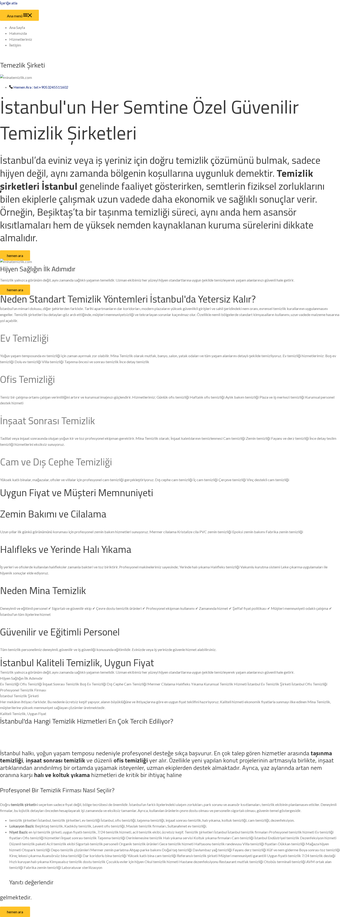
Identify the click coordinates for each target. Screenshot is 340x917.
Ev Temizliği (24, 338)
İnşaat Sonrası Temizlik (47, 420)
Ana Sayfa (17, 27)
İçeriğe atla (8, 3)
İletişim (15, 45)
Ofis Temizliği (27, 379)
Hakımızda (18, 33)
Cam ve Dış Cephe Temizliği (56, 461)
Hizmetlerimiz (20, 39)
